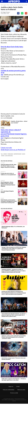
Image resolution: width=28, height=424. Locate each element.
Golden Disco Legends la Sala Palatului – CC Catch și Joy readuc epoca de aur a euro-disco (14, 379)
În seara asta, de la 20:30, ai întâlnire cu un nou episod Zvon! (8, 174)
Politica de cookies (21, 389)
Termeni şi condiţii (14, 392)
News (8, 4)
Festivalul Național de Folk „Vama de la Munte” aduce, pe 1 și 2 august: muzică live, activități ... (8, 166)
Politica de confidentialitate (8, 389)
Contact (18, 386)
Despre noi (11, 386)
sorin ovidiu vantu (9, 155)
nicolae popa (10, 153)
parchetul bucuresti (17, 153)
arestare (5, 153)
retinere (2, 155)
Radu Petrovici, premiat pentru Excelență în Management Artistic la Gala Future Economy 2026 (9, 201)
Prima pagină (3, 4)
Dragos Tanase (6, 12)
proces (23, 153)
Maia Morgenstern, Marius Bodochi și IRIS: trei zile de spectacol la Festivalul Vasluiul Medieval (8, 184)
